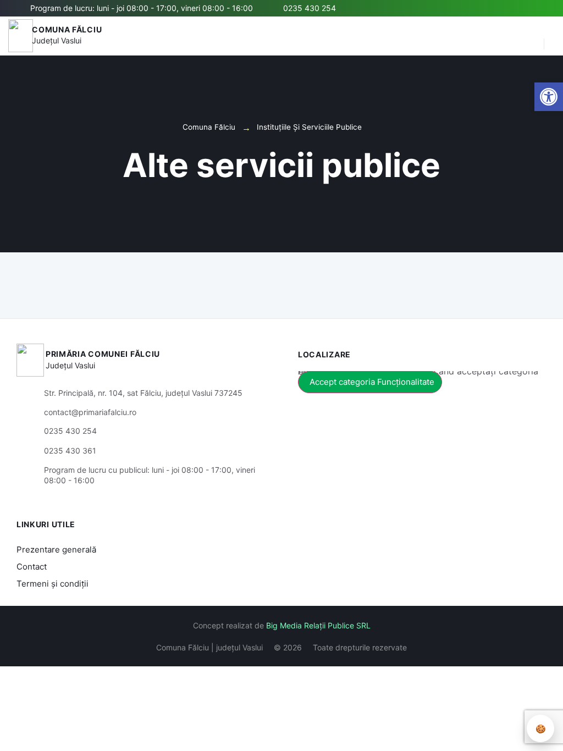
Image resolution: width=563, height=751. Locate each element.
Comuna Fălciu (67, 29)
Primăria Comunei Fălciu (103, 353)
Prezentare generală (56, 549)
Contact (31, 566)
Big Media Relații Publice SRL (318, 625)
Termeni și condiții (52, 583)
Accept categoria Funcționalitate (372, 382)
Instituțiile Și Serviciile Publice (309, 127)
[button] (530, 35)
